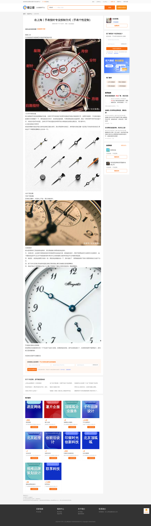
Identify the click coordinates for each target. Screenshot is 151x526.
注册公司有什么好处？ (31, 391)
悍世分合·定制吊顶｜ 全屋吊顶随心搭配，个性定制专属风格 (86, 387)
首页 (93, 1)
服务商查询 (81, 513)
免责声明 (59, 513)
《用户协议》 (63, 369)
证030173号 (60, 521)
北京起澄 (28, 453)
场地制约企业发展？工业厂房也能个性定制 (86, 383)
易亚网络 (28, 422)
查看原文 (38, 356)
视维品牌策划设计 (31, 484)
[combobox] (81, 7)
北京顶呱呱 (86, 453)
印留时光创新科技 (69, 453)
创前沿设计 (48, 453)
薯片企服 (47, 422)
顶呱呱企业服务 (68, 422)
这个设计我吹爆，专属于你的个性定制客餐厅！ (61, 383)
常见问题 (38, 512)
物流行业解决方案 (55, 387)
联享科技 (47, 484)
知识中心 (29, 13)
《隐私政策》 (68, 369)
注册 (127, 1)
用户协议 (59, 512)
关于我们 (80, 512)
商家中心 (119, 1)
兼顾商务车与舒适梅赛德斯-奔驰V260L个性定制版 (86, 391)
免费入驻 (113, 1)
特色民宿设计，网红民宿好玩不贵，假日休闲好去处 (37, 387)
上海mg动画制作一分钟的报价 (33, 383)
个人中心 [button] (105, 1)
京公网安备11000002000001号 (73, 521)
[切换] (47, 1)
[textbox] (85, 7)
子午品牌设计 (86, 422)
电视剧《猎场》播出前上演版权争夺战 (60, 391)
